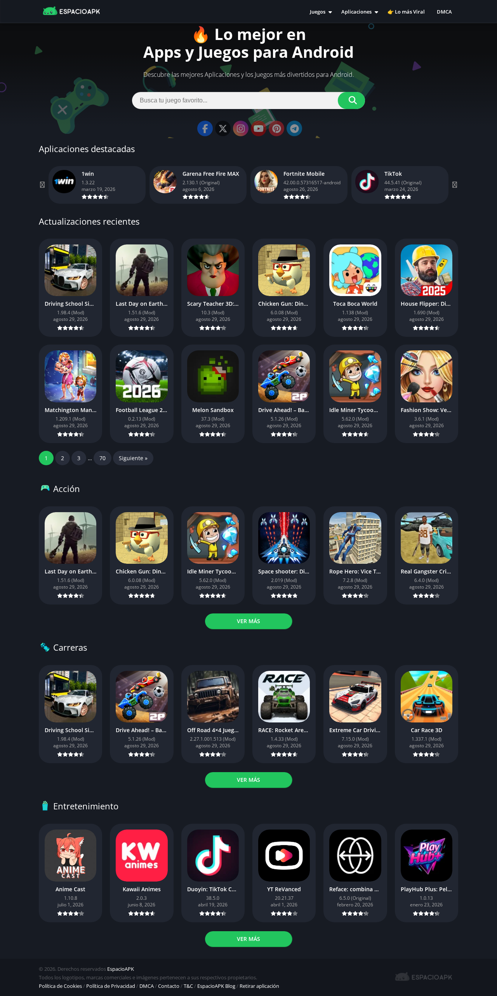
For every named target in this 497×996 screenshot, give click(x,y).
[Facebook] (205, 128)
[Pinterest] (276, 128)
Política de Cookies (60, 985)
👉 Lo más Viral (406, 11)
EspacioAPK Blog (216, 985)
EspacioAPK (120, 968)
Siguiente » (133, 458)
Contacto (168, 985)
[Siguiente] (454, 185)
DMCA (444, 11)
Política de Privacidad (110, 985)
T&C (188, 985)
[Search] (351, 100)
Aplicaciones (356, 11)
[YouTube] (258, 128)
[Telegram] (294, 128)
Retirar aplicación (259, 985)
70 (102, 458)
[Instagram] (240, 128)
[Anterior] (43, 185)
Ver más (248, 621)
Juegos (317, 11)
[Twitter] (223, 128)
